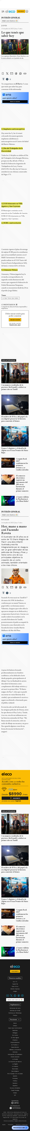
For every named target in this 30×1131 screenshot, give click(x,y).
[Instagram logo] (22, 996)
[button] (3, 79)
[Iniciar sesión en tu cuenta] (27, 11)
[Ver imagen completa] (27, 41)
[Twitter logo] (11, 996)
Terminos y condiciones (22, 1124)
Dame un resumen (15, 101)
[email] (11, 73)
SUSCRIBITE (21, 11)
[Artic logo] (15, 1102)
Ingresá (18, 801)
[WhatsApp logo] (15, 996)
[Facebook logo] (18, 996)
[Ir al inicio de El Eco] (10, 11)
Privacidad (10, 1124)
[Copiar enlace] (24, 73)
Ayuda (3, 1124)
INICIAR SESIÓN (15, 319)
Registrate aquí (15, 325)
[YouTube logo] (7, 996)
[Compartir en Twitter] (7, 73)
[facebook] (16, 73)
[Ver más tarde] (2, 73)
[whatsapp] (20, 73)
